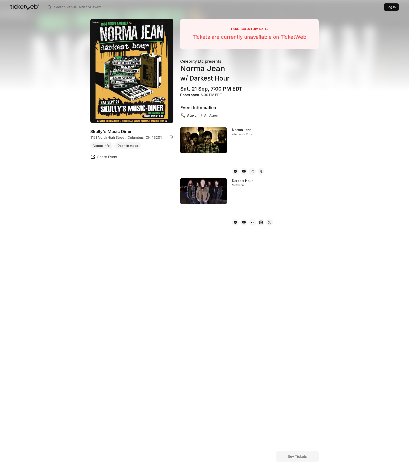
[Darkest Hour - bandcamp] (252, 222)
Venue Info (101, 145)
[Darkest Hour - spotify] (235, 222)
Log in (391, 7)
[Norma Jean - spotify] (235, 171)
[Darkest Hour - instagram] (261, 222)
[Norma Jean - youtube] (244, 171)
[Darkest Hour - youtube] (244, 222)
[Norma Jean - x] (261, 171)
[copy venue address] (170, 137)
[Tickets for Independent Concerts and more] (24, 7)
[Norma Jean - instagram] (252, 171)
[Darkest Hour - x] (269, 222)
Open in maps (127, 145)
